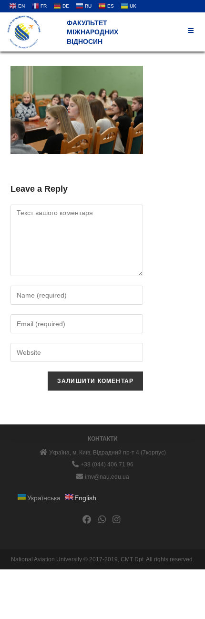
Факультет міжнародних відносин (92, 32)
